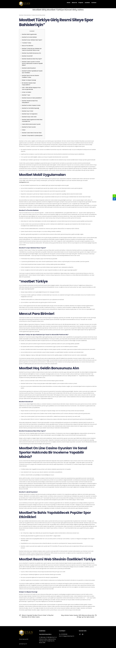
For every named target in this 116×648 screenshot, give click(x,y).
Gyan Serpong (23, 639)
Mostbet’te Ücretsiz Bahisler (29, 37)
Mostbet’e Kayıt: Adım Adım (29, 117)
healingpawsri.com (24, 182)
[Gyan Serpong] (24, 5)
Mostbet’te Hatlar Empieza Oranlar (31, 105)
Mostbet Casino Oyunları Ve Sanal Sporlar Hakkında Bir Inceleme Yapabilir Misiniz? (32, 63)
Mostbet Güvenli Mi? (27, 56)
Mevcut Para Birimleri (27, 45)
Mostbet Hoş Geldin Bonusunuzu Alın (31, 53)
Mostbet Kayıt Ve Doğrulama (29, 114)
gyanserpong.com (23, 643)
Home (68, 2)
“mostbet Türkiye (26, 43)
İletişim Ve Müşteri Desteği (29, 80)
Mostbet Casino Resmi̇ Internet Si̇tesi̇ (31, 132)
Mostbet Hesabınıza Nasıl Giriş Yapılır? (32, 59)
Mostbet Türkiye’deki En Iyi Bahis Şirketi (32, 135)
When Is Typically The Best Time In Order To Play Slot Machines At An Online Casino (37, 616)
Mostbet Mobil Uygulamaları (29, 34)
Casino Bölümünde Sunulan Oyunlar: (31, 124)
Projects (80, 2)
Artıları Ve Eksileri (26, 92)
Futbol (23, 130)
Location (87, 2)
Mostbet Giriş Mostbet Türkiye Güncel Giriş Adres (58, 9)
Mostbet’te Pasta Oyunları (29, 127)
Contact (93, 2)
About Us (74, 2)
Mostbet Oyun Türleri (27, 111)
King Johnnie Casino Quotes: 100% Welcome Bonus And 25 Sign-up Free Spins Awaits (77, 616)
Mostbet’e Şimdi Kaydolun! (29, 68)
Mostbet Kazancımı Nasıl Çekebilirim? (32, 98)
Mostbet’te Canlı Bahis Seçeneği (30, 108)
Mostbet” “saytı (26, 95)
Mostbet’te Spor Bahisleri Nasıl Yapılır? (32, 40)
